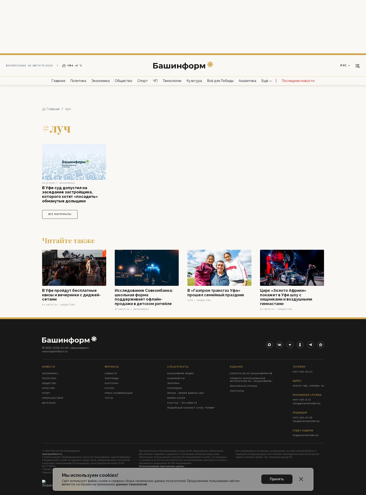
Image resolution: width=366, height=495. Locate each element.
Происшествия (52, 398)
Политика (78, 81)
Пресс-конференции (119, 393)
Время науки (176, 398)
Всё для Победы (220, 81)
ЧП (155, 81)
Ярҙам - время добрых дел (185, 393)
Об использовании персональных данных (161, 466)
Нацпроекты (176, 378)
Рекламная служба (243, 386)
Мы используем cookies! (90, 475)
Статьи (109, 388)
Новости (111, 373)
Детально (49, 403)
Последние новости (298, 81)
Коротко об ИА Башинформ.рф (251, 373)
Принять (277, 479)
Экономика (100, 81)
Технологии (172, 81)
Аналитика (247, 81)
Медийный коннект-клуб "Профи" (191, 408)
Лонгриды (112, 378)
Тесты (109, 398)
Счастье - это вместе (182, 403)
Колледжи (174, 388)
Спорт (142, 81)
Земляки (173, 383)
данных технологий (131, 484)
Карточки (111, 383)
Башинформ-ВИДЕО (180, 373)
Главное (58, 81)
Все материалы (59, 214)
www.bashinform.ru (52, 454)
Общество (123, 81)
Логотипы (237, 391)
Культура (194, 81)
